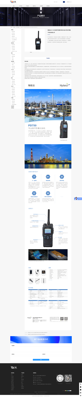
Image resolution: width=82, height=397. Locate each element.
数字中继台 (13, 66)
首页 (11, 27)
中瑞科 (12, 97)
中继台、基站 (13, 84)
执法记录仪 (13, 41)
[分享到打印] (68, 390)
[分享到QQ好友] (67, 390)
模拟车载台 (13, 36)
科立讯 (12, 86)
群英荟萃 (12, 106)
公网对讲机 (13, 74)
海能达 (12, 29)
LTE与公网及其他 (14, 39)
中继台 (13, 59)
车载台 (13, 64)
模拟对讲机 (13, 34)
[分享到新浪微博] (65, 390)
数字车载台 (13, 46)
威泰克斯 (12, 61)
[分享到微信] (66, 390)
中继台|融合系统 (14, 104)
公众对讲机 (13, 49)
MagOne (12, 69)
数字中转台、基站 (14, 51)
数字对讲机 (13, 31)
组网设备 (12, 107)
